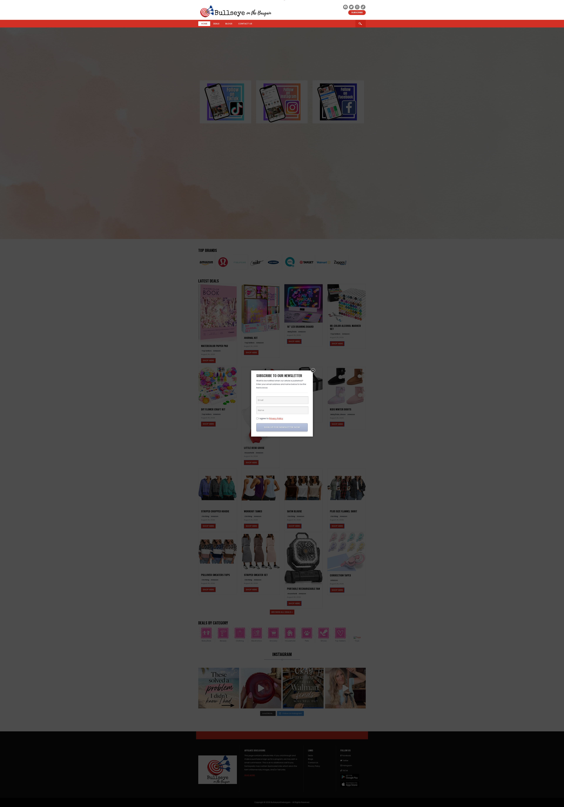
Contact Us (245, 23)
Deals (216, 23)
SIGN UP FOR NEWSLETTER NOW (282, 427)
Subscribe (357, 12)
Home (204, 23)
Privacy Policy (276, 418)
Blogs (228, 23)
